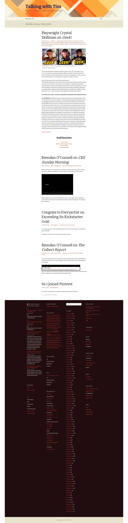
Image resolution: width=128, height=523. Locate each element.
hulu (53, 331)
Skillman (44, 73)
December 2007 (69, 509)
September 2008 (70, 488)
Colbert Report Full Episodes (52, 269)
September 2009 (70, 460)
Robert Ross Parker (77, 44)
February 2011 (69, 421)
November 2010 (69, 428)
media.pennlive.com (47, 294)
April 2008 (68, 499)
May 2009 (68, 470)
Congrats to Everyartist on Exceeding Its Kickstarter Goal (63, 217)
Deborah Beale (49, 328)
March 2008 (68, 502)
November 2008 (69, 483)
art (52, 165)
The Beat (49, 444)
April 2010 (68, 444)
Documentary (54, 329)
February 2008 (69, 504)
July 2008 (68, 493)
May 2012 (68, 387)
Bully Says (49, 401)
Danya (47, 42)
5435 (87, 320)
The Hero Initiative (31, 390)
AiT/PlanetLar (49, 398)
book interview (50, 321)
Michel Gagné (89, 330)
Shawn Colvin (89, 318)
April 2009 (68, 472)
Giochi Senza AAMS (64, 147)
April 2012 (68, 389)
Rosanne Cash (53, 346)
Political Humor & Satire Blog (64, 269)
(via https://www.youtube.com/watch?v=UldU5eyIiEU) (34, 322)
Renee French (50, 435)
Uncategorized (55, 225)
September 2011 (70, 405)
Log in (87, 407)
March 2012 (68, 391)
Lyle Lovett (60, 340)
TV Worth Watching (31, 413)
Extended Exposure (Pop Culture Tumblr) (33, 305)
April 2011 (68, 417)
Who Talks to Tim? (29, 18)
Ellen (57, 42)
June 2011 (68, 412)
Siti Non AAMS (64, 145)
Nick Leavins (48, 44)
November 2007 (69, 511)
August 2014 (69, 334)
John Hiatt (59, 335)
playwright (56, 44)
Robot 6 (48, 346)
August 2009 (69, 463)
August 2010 (69, 435)
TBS (61, 346)
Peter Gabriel (54, 344)
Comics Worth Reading (52, 410)
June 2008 (68, 495)
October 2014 (69, 329)
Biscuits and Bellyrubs (57, 320)
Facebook (49, 331)
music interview (51, 342)
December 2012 (69, 371)
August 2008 (69, 490)
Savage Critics (50, 437)
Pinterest (55, 294)
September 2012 (70, 378)
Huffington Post (89, 395)
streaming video (57, 165)
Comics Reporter (50, 408)
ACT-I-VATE (50, 315)
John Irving (48, 337)
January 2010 (69, 451)
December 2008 (69, 481)
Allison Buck (60, 41)
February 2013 (69, 366)
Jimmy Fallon (54, 335)
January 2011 (69, 424)
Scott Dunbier (50, 440)
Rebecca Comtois (69, 44)
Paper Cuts (88, 344)
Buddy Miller (49, 323)
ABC (47, 315)
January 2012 (69, 396)
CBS (56, 323)
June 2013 (68, 359)
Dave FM (58, 325)
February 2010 (69, 449)
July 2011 (68, 410)
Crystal (81, 71)
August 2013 (69, 355)
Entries (88, 409)
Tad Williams (58, 346)
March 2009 (68, 474)
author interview (55, 318)
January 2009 (69, 479)
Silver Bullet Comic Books (52, 442)
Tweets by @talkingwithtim (53, 306)
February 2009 (69, 476)
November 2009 (69, 456)
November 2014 (69, 327)
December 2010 (69, 426)
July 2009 (68, 465)
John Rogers (49, 417)
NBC (57, 342)
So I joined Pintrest (57, 284)
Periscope (49, 428)
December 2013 (69, 348)
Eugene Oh (67, 42)
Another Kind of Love (68, 41)
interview (79, 42)
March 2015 (68, 320)
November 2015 (69, 318)
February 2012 (69, 394)
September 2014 (70, 332)
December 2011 (69, 398)
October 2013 (69, 352)
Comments (89, 412)
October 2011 (69, 403)
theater (53, 41)
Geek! (71, 42)
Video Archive (73, 269)
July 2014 (68, 336)
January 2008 (69, 506)
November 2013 (69, 350)
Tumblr (48, 348)
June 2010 (68, 440)
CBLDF (28, 387)
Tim (52, 294)
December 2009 (69, 453)
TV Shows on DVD (30, 411)
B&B (47, 320)
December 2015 (69, 316)
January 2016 (69, 313)
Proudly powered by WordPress (64, 520)
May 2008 (68, 497)
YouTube (56, 348)
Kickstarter (58, 337)
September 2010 (70, 433)
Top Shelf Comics (50, 449)
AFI (52, 315)
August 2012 (69, 380)
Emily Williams (62, 42)
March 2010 (68, 447)
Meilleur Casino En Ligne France (64, 144)
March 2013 (68, 364)
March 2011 (68, 419)
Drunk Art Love (52, 42)
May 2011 (68, 414)
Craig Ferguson (54, 325)
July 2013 (68, 357)
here (76, 75)
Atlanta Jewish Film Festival (53, 375)
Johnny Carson (53, 337)
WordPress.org (89, 414)
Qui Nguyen (62, 44)
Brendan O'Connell (68, 165)
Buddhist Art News (90, 391)
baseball (50, 320)
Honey (75, 42)
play (53, 44)
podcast (58, 344)
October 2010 (69, 431)
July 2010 (68, 437)
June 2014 (68, 339)
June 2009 (68, 467)
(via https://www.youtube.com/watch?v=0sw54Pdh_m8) (34, 310)
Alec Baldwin (55, 315)
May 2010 (68, 442)
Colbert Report (75, 253)
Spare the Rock (89, 379)
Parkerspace (49, 426)
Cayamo (53, 323)
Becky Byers (76, 41)
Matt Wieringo (89, 365)
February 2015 (69, 323)
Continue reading (47, 132)
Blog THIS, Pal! (89, 356)
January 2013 (69, 369)
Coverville (88, 377)
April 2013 (68, 362)
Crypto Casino (64, 142)
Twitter (52, 348)
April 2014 (68, 341)
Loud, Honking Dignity (90, 363)
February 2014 (69, 346)
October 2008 (69, 486)
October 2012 (69, 375)
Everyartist (72, 225)
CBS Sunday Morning (76, 165)
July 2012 (68, 382)
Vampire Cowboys (48, 45)
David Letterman (51, 327)
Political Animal (89, 398)
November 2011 (69, 401)
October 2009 (69, 458)
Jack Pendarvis (89, 360)
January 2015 (69, 325)
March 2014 (68, 343)
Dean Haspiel (58, 327)
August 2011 (69, 408)
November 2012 (69, 373)
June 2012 (68, 385)
